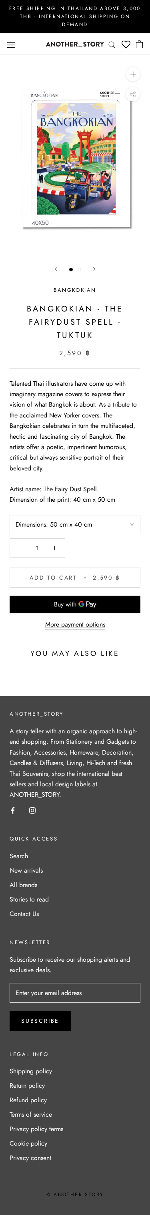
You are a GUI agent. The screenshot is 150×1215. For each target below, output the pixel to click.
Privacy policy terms (36, 1129)
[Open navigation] (11, 44)
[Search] (112, 44)
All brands (23, 884)
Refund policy (28, 1100)
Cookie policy (28, 1143)
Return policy (27, 1085)
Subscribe (40, 1021)
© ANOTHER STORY (75, 1194)
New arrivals (26, 870)
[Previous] (56, 269)
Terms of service (31, 1114)
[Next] (94, 269)
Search (19, 856)
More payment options (75, 624)
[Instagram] (32, 810)
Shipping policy (31, 1071)
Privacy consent (30, 1157)
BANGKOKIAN (75, 290)
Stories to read (29, 899)
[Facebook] (13, 810)
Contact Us (24, 913)
